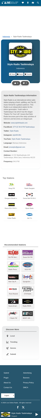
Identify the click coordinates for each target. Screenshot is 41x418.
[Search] (37, 3)
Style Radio (14, 131)
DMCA (25, 387)
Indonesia (6, 36)
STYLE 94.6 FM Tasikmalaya (24, 127)
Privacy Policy (28, 383)
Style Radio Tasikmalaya (21, 139)
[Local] (27, 3)
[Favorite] (22, 3)
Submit (6, 373)
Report (21, 74)
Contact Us (8, 387)
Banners (26, 378)
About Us (7, 383)
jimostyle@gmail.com (17, 147)
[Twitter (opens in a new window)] (23, 407)
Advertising (27, 373)
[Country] (32, 3)
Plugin (6, 378)
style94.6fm (17, 135)
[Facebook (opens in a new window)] (17, 407)
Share (13, 74)
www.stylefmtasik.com (19, 123)
